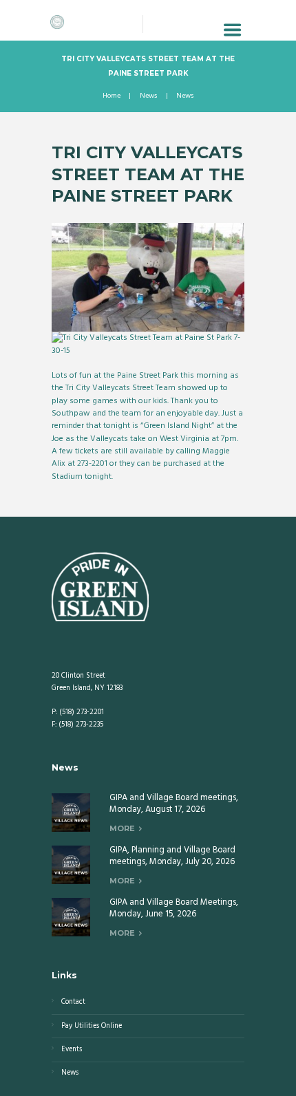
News (148, 96)
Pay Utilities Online (91, 1026)
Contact (73, 1002)
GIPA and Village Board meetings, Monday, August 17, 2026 (173, 803)
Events (71, 1049)
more (122, 828)
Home (111, 96)
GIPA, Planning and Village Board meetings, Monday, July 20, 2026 (172, 856)
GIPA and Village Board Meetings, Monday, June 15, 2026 (173, 908)
